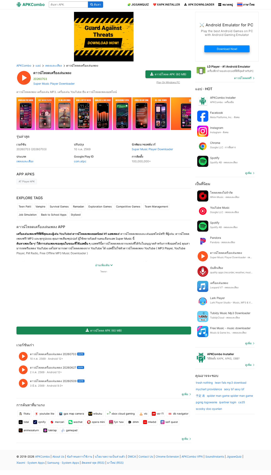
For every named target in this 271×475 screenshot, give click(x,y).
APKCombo (23, 65)
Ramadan (78, 206)
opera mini (98, 421)
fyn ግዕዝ (118, 421)
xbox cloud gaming (123, 413)
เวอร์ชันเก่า (25, 345)
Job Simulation (28, 214)
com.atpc (80, 161)
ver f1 (160, 413)
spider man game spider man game (230, 395)
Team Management (156, 206)
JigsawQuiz (234, 456)
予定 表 (200, 395)
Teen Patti (25, 206)
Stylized (76, 214)
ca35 (241, 402)
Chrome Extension (167, 456)
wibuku (97, 413)
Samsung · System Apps (63, 462)
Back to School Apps (53, 214)
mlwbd (152, 421)
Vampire (40, 206)
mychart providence (209, 389)
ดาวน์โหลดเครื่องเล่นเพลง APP (40, 227)
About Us (58, 456)
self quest (171, 421)
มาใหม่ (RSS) (115, 462)
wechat (78, 421)
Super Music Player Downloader (54, 83)
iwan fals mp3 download (230, 382)
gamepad (71, 430)
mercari (59, 421)
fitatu (27, 413)
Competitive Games (128, 206)
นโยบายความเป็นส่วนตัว (110, 456)
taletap (52, 430)
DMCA (132, 456)
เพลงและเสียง (24, 161)
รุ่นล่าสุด (23, 136)
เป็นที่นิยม (202, 184)
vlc (145, 413)
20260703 (31, 149)
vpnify (42, 421)
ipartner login (227, 402)
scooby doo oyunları (209, 408)
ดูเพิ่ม (185, 394)
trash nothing (204, 382)
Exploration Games (100, 206)
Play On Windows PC (168, 82)
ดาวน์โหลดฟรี (243, 78)
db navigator (180, 413)
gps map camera (74, 413)
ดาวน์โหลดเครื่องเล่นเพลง (52, 73)
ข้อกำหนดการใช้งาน (79, 456)
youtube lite (46, 413)
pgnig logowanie (206, 402)
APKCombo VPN (192, 456)
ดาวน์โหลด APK (170, 74)
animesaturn (31, 430)
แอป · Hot (203, 89)
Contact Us (145, 456)
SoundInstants (214, 456)
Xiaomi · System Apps (30, 462)
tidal (26, 421)
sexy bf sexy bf (234, 389)
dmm (136, 421)
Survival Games (59, 206)
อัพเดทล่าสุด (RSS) (93, 462)
